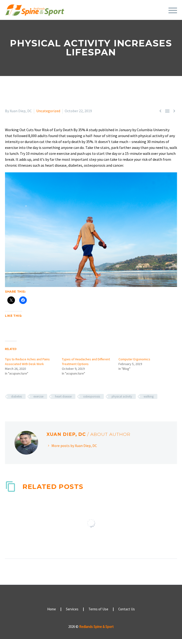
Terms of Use (98, 609)
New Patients (131, 17)
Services (100, 17)
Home (51, 609)
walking (149, 396)
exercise (38, 396)
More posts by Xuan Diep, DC (74, 445)
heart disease (63, 396)
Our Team (73, 17)
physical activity (122, 396)
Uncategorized (48, 110)
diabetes (16, 396)
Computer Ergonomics (134, 359)
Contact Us (126, 609)
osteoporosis (91, 396)
